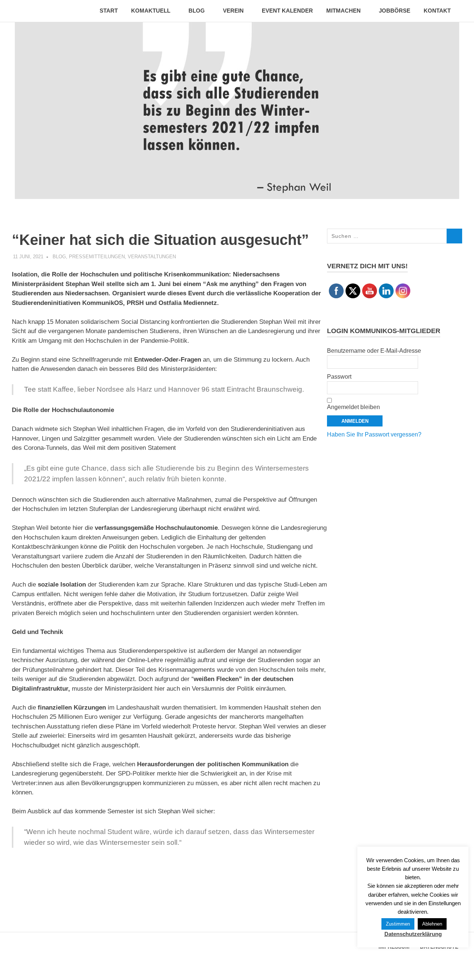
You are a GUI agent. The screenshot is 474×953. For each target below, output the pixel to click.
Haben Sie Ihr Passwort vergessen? (374, 434)
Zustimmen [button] (398, 924)
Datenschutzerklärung (413, 934)
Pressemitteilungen (97, 256)
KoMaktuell (150, 10)
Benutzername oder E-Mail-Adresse (374, 351)
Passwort (339, 376)
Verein (233, 10)
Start (109, 10)
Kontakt (437, 10)
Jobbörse (394, 10)
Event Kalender (287, 10)
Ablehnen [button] (432, 924)
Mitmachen (343, 10)
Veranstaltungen (152, 256)
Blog (196, 10)
